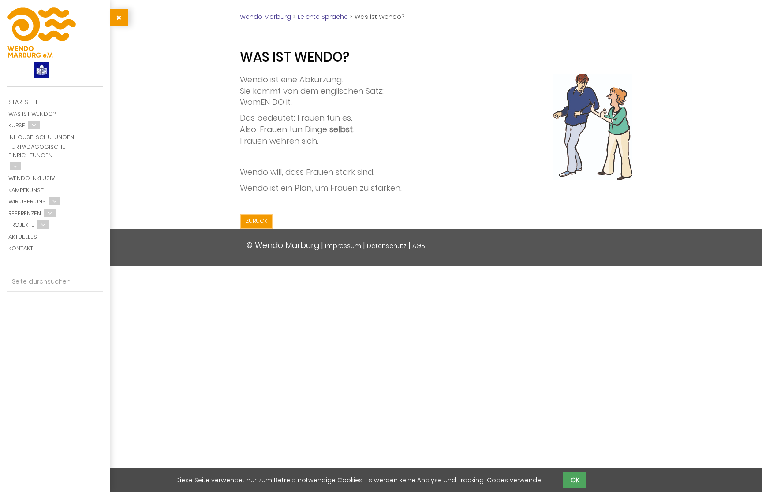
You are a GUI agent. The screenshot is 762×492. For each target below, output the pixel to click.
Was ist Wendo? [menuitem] (32, 114)
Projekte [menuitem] (21, 225)
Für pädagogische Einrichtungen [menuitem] (36, 151)
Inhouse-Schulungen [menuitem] (41, 137)
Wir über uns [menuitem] (27, 201)
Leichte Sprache (323, 16)
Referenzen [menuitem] (24, 213)
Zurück (256, 221)
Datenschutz (387, 245)
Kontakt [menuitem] (20, 248)
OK (575, 480)
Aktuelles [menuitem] (22, 237)
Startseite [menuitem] (23, 102)
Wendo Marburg (265, 16)
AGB (418, 245)
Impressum (343, 245)
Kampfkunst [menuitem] (26, 190)
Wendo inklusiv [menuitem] (31, 178)
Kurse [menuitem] (16, 125)
